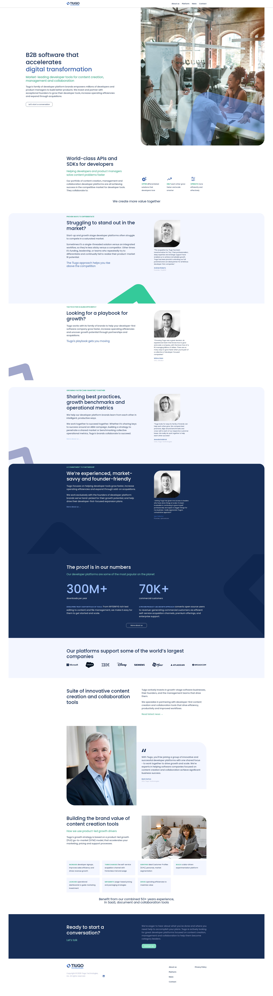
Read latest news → (152, 714)
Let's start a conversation (39, 104)
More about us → (74, 439)
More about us (137, 625)
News (194, 4)
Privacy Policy (200, 967)
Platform (185, 4)
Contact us (149, 946)
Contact (202, 4)
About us (175, 4)
